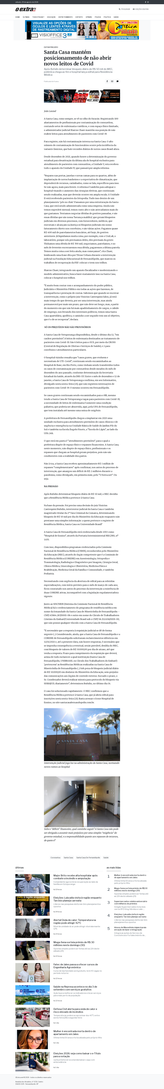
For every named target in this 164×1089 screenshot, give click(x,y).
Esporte (79, 17)
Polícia (98, 17)
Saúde (116, 17)
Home (17, 17)
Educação (51, 17)
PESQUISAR (125, 9)
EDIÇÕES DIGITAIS (142, 9)
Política (107, 17)
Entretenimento (65, 17)
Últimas (26, 17)
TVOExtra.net (38, 17)
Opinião (89, 17)
